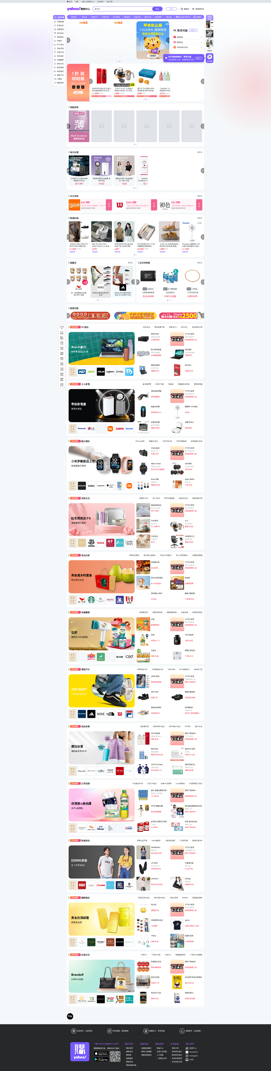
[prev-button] (68, 315)
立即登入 (193, 30)
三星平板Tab (167, 441)
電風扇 (170, 384)
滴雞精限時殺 (172, 612)
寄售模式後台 (177, 1051)
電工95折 (156, 498)
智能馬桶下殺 (197, 498)
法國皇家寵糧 (197, 555)
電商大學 (175, 1048)
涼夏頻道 (126, 17)
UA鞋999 (171, 669)
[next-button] (202, 315)
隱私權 (128, 1055)
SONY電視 (160, 384)
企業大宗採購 (162, 1051)
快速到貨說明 (177, 1058)
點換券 (73, 17)
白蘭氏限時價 (157, 612)
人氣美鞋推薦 (170, 840)
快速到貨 (105, 17)
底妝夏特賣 (144, 726)
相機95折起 (153, 441)
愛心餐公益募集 (150, 555)
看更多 (209, 51)
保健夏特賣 (143, 612)
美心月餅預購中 (182, 555)
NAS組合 (146, 327)
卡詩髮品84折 (137, 783)
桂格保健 (184, 612)
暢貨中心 (95, 17)
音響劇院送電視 (184, 384)
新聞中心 (193, 1048)
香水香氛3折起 (174, 726)
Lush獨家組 (180, 783)
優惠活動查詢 (146, 1055)
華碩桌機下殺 (160, 327)
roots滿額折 (156, 840)
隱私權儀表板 (131, 1065)
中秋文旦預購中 (166, 555)
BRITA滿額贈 (169, 498)
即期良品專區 (134, 555)
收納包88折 (183, 498)
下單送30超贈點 (196, 954)
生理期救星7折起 (195, 783)
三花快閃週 (183, 840)
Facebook (193, 1052)
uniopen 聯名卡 (185, 17)
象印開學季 (147, 384)
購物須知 (129, 1061)
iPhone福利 (140, 441)
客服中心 (160, 1048)
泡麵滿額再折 (180, 954)
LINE (191, 1059)
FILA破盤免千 (184, 669)
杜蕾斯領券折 (197, 612)
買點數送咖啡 (197, 897)
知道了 (198, 58)
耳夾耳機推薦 (181, 441)
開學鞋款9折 (142, 669)
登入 (171, 9)
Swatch (185, 897)
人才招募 (160, 1055)
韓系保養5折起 (159, 726)
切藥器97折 (143, 498)
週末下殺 (147, 17)
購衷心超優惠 (146, 1051)
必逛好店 (137, 17)
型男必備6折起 (144, 897)
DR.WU (188, 726)
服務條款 (129, 1058)
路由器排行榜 (197, 327)
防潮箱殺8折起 (196, 441)
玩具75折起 (152, 783)
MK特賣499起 (159, 897)
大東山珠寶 (173, 897)
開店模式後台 (177, 1055)
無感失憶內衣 (197, 840)
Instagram (193, 1055)
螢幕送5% (173, 327)
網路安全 (129, 1051)
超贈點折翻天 (146, 1048)
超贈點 (198, 17)
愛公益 (168, 17)
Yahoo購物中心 (78, 8)
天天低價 (116, 17)
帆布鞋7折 (198, 669)
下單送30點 (155, 954)
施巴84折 (198, 726)
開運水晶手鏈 (142, 840)
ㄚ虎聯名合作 (162, 1058)
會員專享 (158, 17)
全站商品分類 (177, 1061)
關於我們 (129, 1048)
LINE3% (144, 954)
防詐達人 (184, 327)
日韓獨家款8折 (157, 669)
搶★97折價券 (166, 783)
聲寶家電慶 (198, 384)
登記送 (84, 17)
